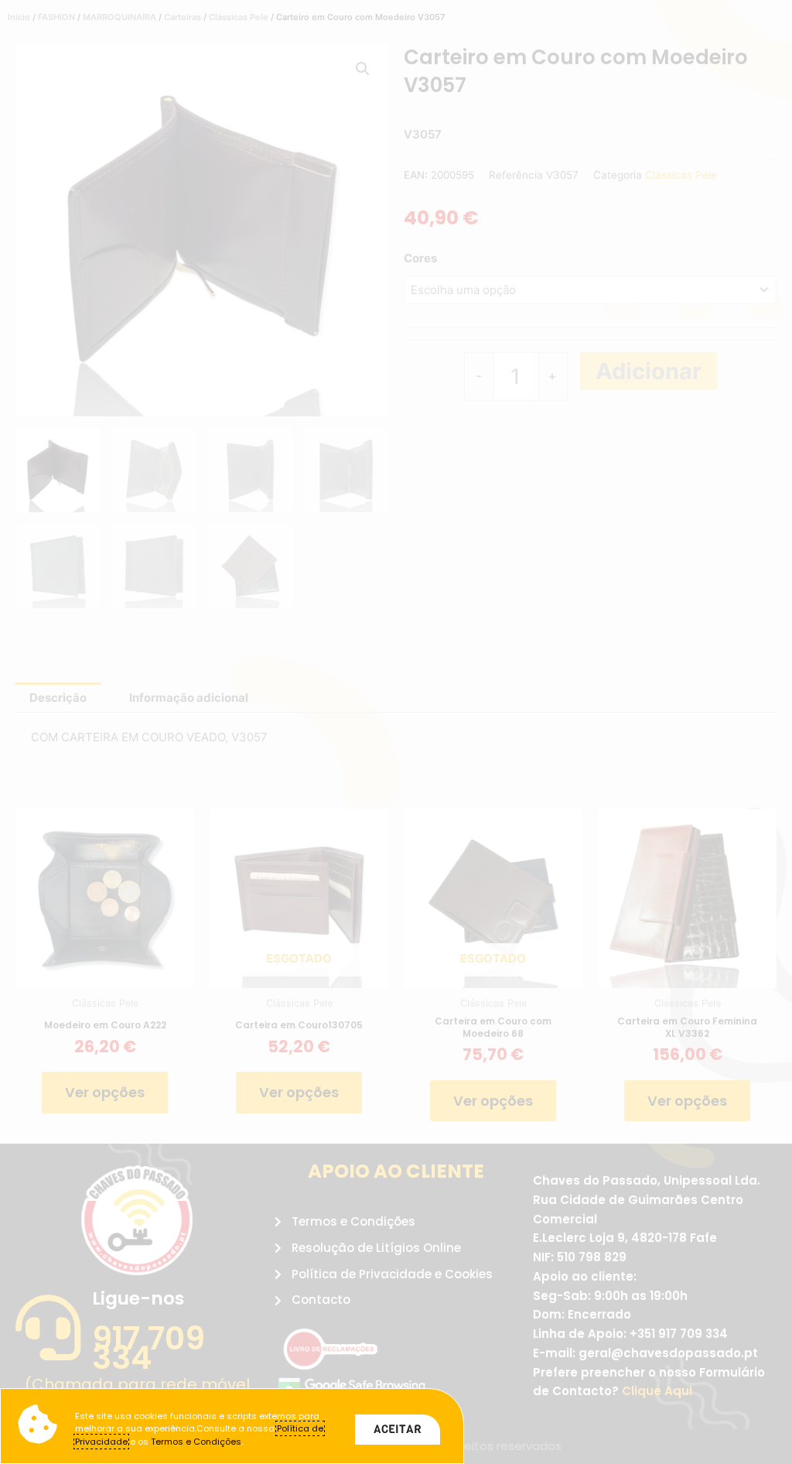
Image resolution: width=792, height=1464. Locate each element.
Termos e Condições (196, 1441)
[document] (396, 732)
